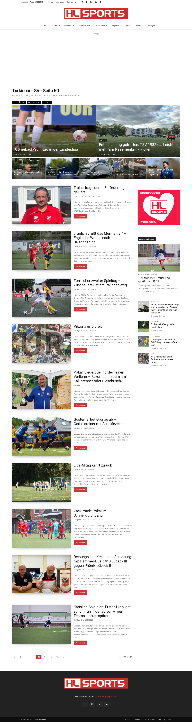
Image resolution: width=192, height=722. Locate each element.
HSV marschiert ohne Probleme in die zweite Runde (162, 359)
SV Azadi (46, 102)
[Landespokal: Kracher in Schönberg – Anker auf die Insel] (143, 341)
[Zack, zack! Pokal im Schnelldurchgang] (41, 528)
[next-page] (63, 657)
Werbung (161, 719)
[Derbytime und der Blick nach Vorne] (29, 168)
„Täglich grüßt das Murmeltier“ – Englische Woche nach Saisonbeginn (100, 237)
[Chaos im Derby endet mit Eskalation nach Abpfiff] (96, 168)
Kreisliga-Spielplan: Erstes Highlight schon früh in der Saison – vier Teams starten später (102, 611)
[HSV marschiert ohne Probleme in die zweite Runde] (143, 358)
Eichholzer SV (19, 102)
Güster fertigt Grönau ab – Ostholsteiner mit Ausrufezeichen (100, 421)
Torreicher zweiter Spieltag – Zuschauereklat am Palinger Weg (100, 283)
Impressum (60, 2)
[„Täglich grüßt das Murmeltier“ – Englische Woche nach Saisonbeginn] (41, 250)
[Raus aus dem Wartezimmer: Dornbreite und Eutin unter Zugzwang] (163, 168)
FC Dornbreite (34, 102)
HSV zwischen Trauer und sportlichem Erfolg (154, 279)
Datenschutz (71, 2)
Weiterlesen (80, 216)
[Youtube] (100, 2)
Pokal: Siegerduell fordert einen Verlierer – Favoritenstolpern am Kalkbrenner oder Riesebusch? (100, 376)
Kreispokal (77, 385)
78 (57, 657)
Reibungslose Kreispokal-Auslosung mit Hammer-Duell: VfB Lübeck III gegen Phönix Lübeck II (102, 561)
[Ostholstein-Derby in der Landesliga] (143, 326)
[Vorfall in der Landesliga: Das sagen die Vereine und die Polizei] (62, 168)
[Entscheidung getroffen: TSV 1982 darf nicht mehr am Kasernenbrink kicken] (138, 131)
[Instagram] (91, 2)
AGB (169, 719)
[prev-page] (14, 657)
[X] (96, 2)
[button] (82, 2)
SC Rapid (103, 140)
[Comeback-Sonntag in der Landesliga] (54, 131)
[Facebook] (86, 2)
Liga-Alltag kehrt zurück (93, 465)
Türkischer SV (79, 196)
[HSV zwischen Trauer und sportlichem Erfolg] (159, 258)
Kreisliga (77, 246)
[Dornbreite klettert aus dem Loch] (129, 168)
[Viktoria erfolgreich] (41, 343)
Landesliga (20, 145)
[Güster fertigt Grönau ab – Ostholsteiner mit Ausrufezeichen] (41, 436)
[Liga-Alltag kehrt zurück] (41, 482)
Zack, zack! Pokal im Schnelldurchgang (90, 513)
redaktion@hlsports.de (106, 696)
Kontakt (50, 2)
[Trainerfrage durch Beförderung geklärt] (41, 205)
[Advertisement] (96, 56)
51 (45, 657)
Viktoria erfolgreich (89, 326)
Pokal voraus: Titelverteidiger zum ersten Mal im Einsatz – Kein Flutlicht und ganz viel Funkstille (165, 308)
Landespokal (155, 337)
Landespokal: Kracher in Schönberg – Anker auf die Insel (164, 342)
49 (32, 657)
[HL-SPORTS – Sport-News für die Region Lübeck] (96, 13)
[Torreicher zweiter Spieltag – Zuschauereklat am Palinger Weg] (41, 298)
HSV (139, 274)
